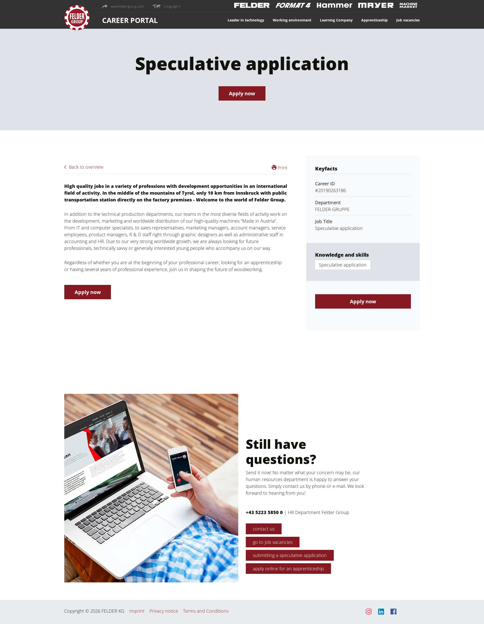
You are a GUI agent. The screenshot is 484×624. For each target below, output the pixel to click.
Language (171, 6)
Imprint (136, 611)
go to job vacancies (272, 542)
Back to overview (85, 166)
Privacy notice (163, 611)
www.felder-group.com (127, 6)
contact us (264, 529)
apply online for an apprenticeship (288, 569)
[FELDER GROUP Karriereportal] (76, 19)
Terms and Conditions (205, 611)
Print (281, 168)
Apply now (242, 93)
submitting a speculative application (290, 555)
